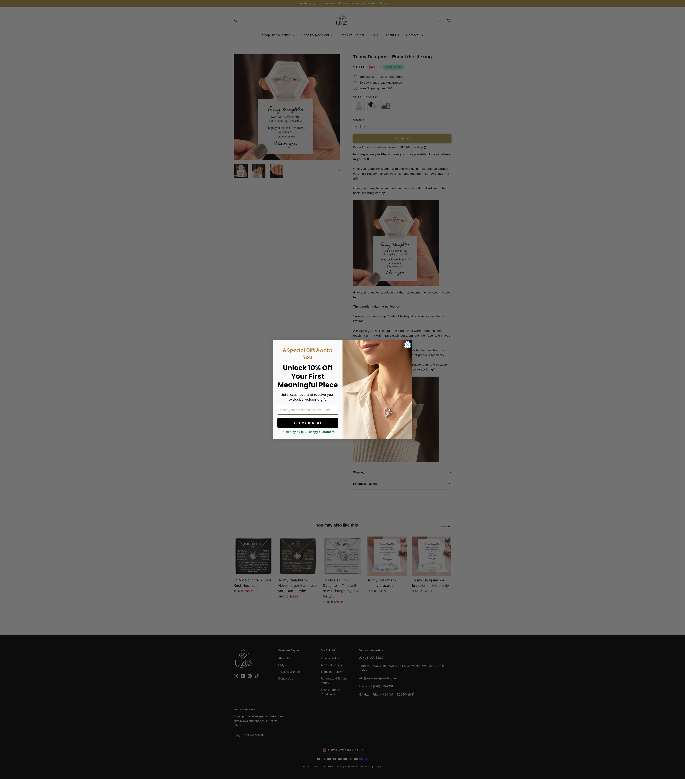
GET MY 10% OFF (308, 422)
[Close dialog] (407, 345)
